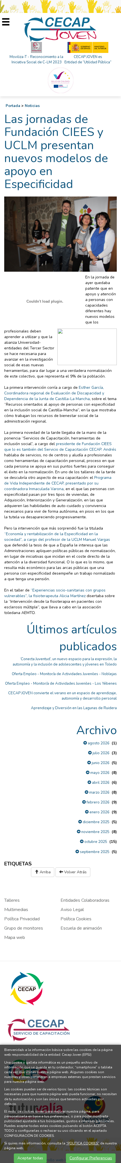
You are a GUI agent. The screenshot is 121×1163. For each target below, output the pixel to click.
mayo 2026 (99, 772)
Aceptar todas (30, 1158)
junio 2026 (100, 762)
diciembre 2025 (95, 822)
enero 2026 (99, 812)
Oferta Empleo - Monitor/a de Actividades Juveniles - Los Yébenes (61, 683)
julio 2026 (100, 753)
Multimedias (16, 910)
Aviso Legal (72, 910)
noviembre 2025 (94, 831)
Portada (13, 105)
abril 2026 (100, 782)
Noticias (32, 105)
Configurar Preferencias (91, 1158)
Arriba (45, 872)
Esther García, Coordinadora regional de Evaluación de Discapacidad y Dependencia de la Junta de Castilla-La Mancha (54, 393)
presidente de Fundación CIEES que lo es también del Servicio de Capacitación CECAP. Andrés (60, 446)
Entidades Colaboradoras (84, 900)
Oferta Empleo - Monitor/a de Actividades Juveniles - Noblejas (64, 674)
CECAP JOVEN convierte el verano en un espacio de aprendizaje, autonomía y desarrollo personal (62, 696)
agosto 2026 (98, 743)
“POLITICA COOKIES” (82, 1143)
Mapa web (14, 937)
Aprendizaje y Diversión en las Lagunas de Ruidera (74, 708)
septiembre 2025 (94, 851)
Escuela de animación (81, 928)
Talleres (12, 900)
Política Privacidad (22, 919)
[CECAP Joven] (60, 29)
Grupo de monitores (23, 928)
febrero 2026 (97, 802)
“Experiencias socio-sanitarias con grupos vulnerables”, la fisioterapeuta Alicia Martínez (55, 593)
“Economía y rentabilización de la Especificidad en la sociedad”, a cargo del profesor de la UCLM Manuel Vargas (57, 536)
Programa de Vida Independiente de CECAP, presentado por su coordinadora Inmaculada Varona (57, 483)
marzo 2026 (98, 792)
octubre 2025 (95, 841)
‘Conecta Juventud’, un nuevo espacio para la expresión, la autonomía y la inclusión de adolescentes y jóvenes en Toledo (65, 662)
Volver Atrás (75, 872)
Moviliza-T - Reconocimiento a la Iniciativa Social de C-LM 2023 (36, 59)
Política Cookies (75, 919)
